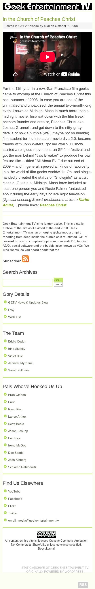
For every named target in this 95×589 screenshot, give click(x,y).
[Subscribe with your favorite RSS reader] (25, 261)
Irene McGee (17, 445)
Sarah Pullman (18, 370)
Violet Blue (15, 356)
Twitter (12, 513)
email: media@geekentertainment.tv (33, 520)
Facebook (15, 498)
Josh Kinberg (17, 459)
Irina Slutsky (16, 348)
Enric (11, 402)
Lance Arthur (17, 416)
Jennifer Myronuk (20, 363)
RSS (83, 585)
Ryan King (15, 409)
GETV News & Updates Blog (28, 302)
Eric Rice (14, 438)
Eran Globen (17, 394)
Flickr (12, 506)
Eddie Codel (16, 341)
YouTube (14, 491)
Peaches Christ (53, 205)
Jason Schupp (18, 431)
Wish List (14, 317)
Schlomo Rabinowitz (22, 467)
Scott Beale (16, 424)
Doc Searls (15, 452)
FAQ (11, 309)
